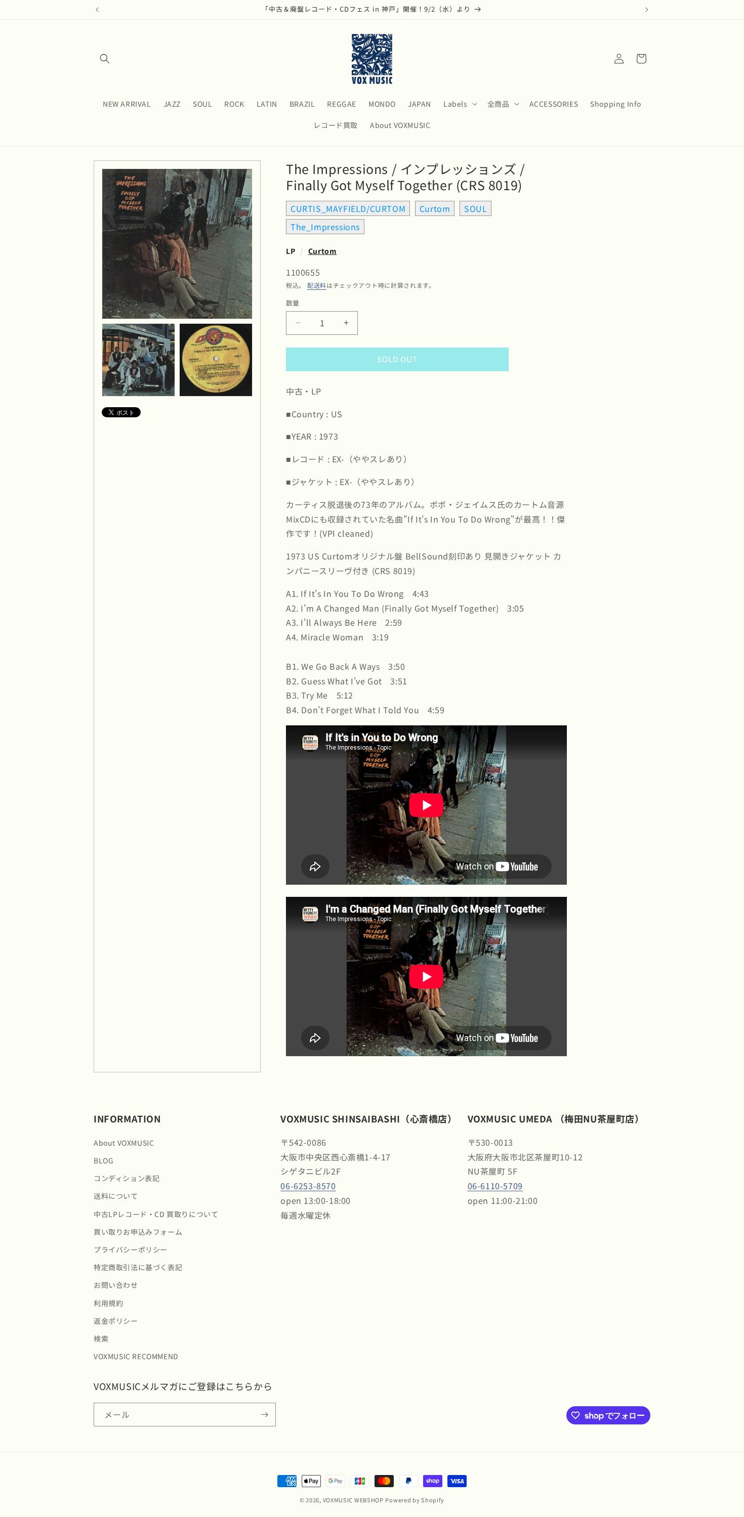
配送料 (316, 285)
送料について (116, 1196)
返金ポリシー (116, 1321)
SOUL (475, 208)
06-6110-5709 (495, 1186)
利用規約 (108, 1303)
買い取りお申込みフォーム (138, 1232)
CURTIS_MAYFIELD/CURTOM (348, 208)
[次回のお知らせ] (647, 9)
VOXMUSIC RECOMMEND (136, 1356)
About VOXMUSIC (124, 1143)
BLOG (103, 1160)
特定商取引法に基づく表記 (138, 1267)
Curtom (435, 208)
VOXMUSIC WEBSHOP (353, 1500)
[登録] (264, 1414)
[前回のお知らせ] (97, 9)
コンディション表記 (126, 1178)
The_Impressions (325, 227)
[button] (105, 59)
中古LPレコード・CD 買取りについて (156, 1214)
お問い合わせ (116, 1285)
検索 (101, 1338)
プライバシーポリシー (131, 1249)
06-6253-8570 (308, 1186)
